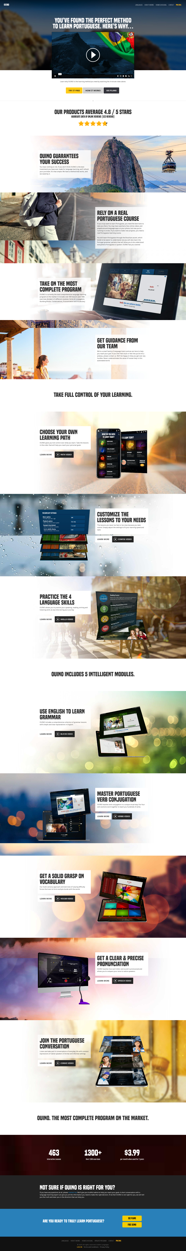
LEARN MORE (46, 454)
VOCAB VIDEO (67, 898)
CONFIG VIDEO (125, 539)
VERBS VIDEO (124, 816)
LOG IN (79, 1247)
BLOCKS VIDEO (67, 734)
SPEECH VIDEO (124, 981)
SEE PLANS (111, 90)
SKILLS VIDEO (67, 619)
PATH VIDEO (66, 454)
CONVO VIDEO (67, 1063)
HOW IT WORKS (93, 90)
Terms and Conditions (91, 1247)
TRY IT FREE (74, 90)
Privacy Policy (104, 1247)
